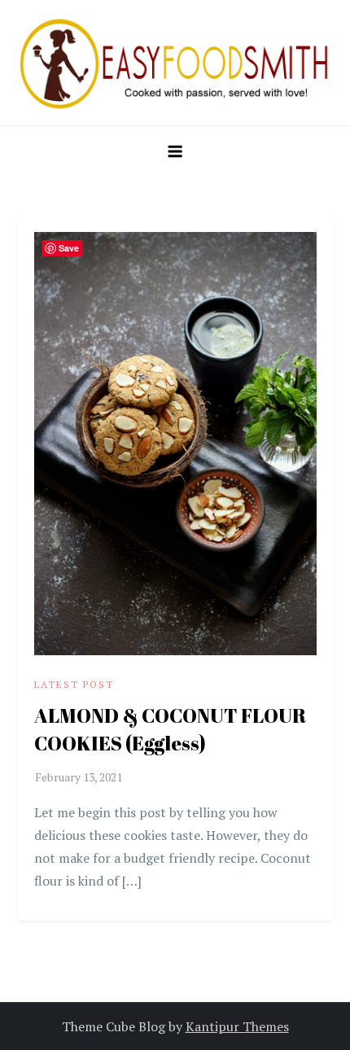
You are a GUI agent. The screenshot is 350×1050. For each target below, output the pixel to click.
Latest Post (74, 684)
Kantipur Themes (237, 1026)
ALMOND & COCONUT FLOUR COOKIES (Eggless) (170, 729)
